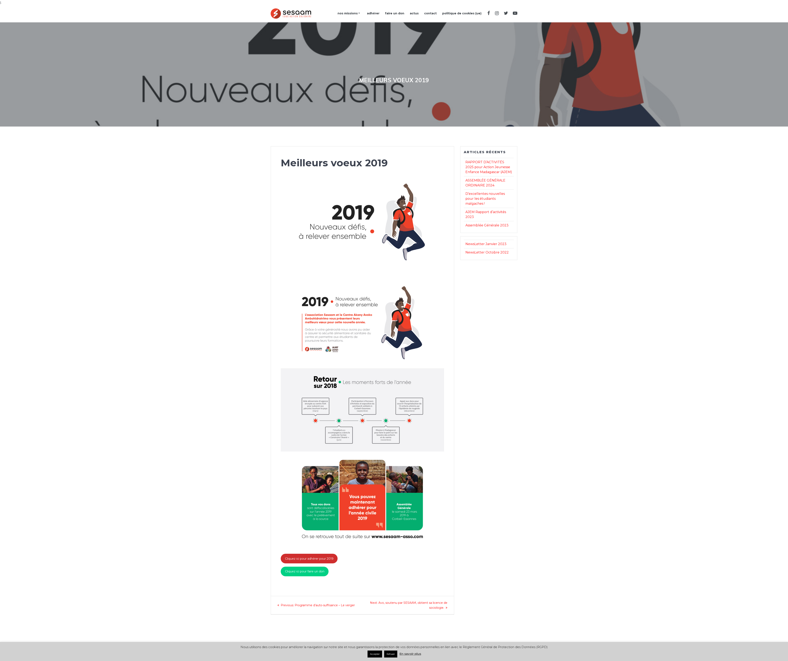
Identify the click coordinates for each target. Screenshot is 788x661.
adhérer (373, 13)
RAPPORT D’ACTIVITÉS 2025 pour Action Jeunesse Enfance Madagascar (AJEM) (488, 167)
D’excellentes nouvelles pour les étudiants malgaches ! (485, 198)
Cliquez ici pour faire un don (304, 571)
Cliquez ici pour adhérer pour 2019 (309, 559)
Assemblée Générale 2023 (487, 225)
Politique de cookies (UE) (461, 13)
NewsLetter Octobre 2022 (487, 252)
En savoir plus (410, 654)
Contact (430, 13)
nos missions (348, 13)
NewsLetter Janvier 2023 (485, 244)
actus (414, 13)
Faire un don (394, 13)
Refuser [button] (391, 654)
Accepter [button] (375, 654)
